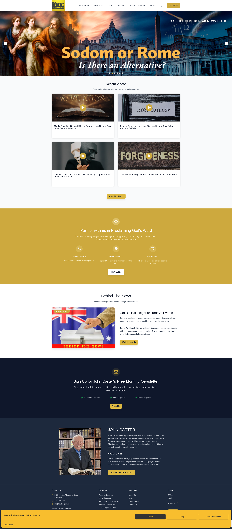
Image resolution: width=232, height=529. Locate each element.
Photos (121, 6)
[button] (161, 5)
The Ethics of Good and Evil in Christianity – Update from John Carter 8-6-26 (82, 175)
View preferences (213, 517)
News (110, 6)
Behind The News (137, 6)
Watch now (84, 6)
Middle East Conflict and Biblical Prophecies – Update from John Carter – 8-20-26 (82, 127)
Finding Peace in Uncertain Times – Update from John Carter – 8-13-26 (146, 127)
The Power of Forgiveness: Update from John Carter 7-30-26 (148, 175)
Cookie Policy (8, 524)
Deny (182, 517)
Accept (150, 517)
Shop (152, 6)
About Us (98, 6)
